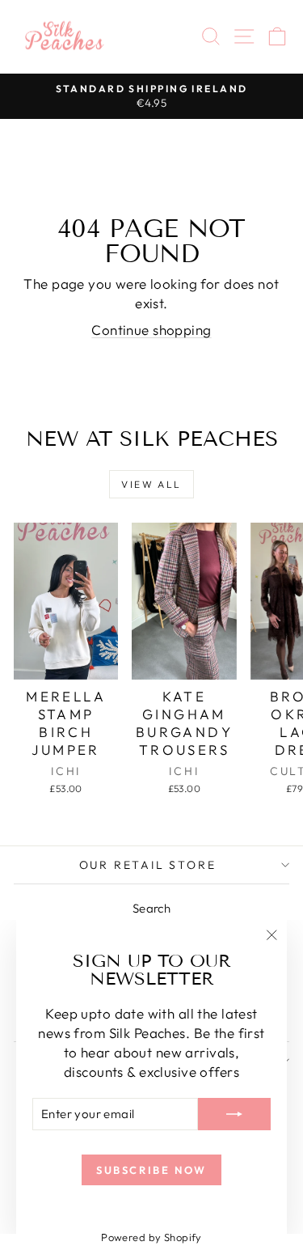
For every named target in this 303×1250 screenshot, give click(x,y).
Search (152, 908)
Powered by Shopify (151, 1237)
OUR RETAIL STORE (148, 865)
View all (151, 484)
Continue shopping (151, 329)
